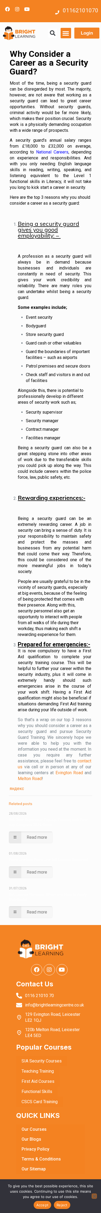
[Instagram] (17, 9)
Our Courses (34, 1129)
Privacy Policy (35, 1149)
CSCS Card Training (40, 1101)
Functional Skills (37, 1091)
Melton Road (30, 778)
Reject (62, 1205)
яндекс (17, 788)
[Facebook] (7, 9)
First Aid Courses (38, 1081)
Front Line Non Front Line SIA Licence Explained (48, 860)
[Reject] (94, 1196)
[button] (52, 33)
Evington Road (69, 772)
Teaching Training (38, 1071)
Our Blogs (31, 1139)
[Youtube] (27, 9)
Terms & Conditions (41, 1159)
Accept (42, 1205)
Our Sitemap (34, 1168)
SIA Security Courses (42, 1061)
